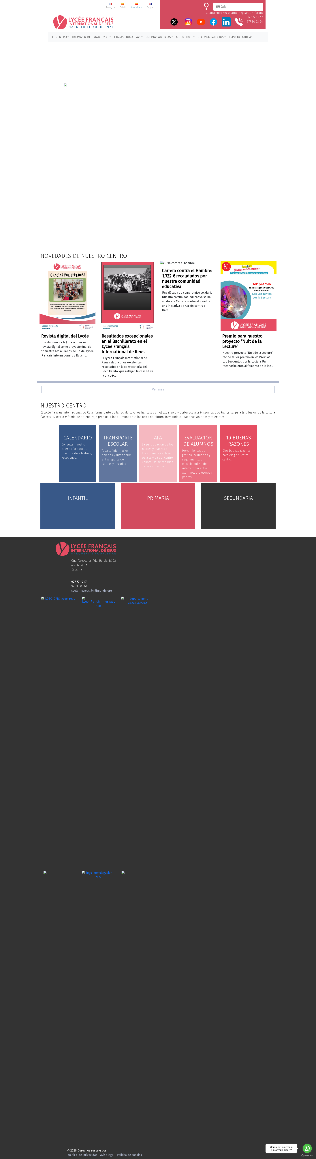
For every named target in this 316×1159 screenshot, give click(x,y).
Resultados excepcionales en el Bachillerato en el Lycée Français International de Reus (127, 343)
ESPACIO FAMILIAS (241, 37)
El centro (59, 37)
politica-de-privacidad (82, 1155)
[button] (158, 150)
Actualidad (184, 37)
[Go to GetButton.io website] (307, 1155)
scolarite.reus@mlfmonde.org (91, 590)
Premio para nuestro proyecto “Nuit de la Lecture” (242, 341)
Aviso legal (107, 1155)
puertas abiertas (158, 37)
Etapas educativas (127, 37)
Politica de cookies (129, 1155)
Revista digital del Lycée (65, 336)
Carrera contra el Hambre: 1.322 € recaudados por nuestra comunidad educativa (187, 278)
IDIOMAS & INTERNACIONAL (90, 37)
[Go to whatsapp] (307, 1148)
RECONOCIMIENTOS (211, 37)
